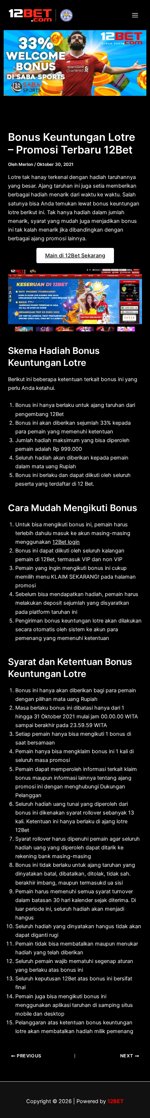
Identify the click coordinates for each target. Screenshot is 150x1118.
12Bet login (66, 542)
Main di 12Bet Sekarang (75, 255)
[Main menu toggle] (135, 15)
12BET (115, 1101)
